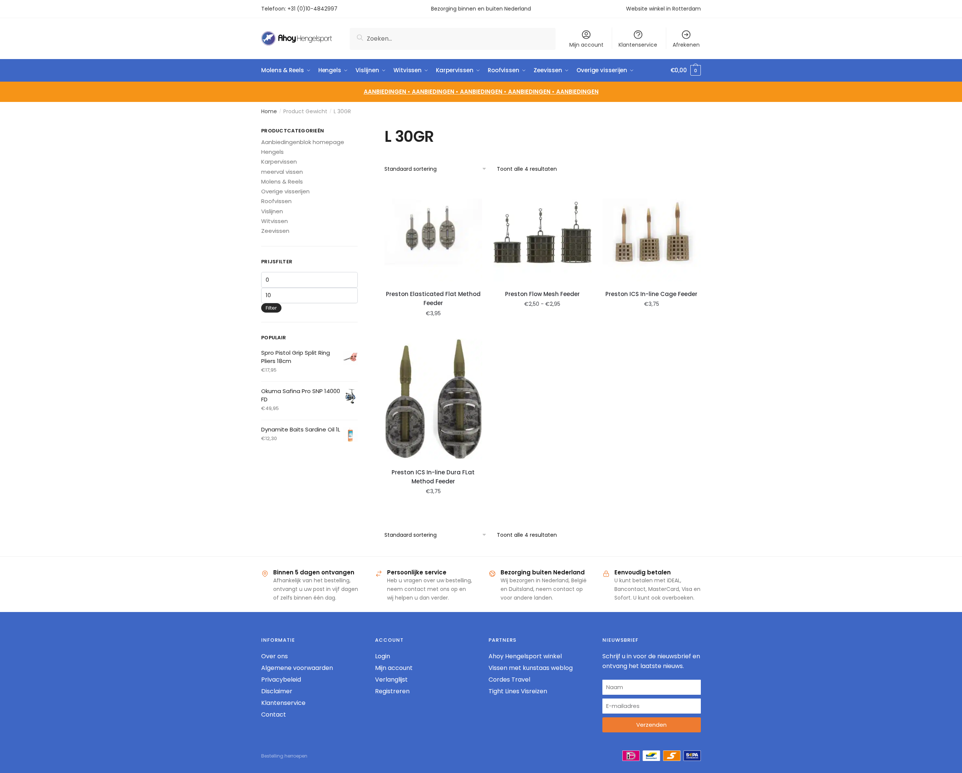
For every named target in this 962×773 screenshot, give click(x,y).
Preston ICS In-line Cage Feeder (651, 294)
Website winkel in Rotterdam (663, 8)
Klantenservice (638, 45)
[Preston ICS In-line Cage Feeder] (652, 232)
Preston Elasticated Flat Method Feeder (433, 298)
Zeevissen (275, 231)
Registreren (392, 691)
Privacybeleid (281, 679)
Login (382, 656)
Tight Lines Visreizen (518, 691)
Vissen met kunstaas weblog (531, 668)
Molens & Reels (282, 181)
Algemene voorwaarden (297, 668)
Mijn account (586, 45)
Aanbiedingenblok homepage (302, 142)
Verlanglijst (391, 679)
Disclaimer (276, 691)
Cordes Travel (509, 679)
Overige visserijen (285, 191)
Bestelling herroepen (284, 756)
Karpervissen (279, 162)
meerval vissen (282, 172)
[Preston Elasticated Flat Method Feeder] (433, 232)
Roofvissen (276, 201)
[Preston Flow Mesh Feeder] (542, 232)
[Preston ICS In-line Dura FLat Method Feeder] (433, 399)
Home (269, 111)
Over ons (274, 656)
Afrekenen (686, 45)
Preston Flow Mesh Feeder (542, 294)
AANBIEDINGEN (577, 92)
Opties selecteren (433, 330)
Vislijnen (272, 211)
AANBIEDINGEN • (436, 92)
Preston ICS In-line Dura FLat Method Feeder (433, 476)
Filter (271, 307)
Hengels (272, 152)
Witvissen (274, 221)
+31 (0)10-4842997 (313, 8)
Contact (273, 714)
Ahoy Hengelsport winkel (525, 656)
